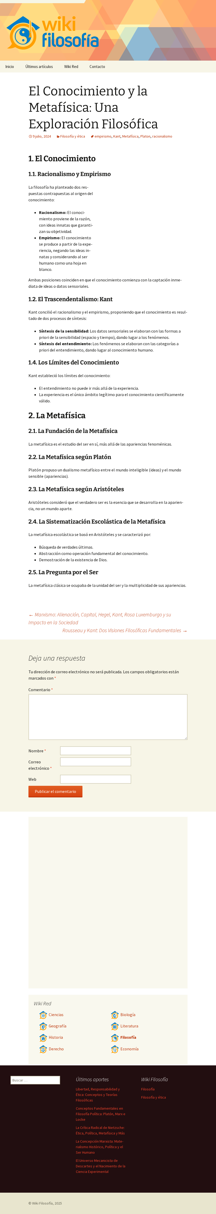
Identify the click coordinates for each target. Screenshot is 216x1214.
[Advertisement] (140, 223)
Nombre (37, 750)
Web (32, 779)
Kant (116, 136)
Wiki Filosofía (42, 1203)
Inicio (9, 66)
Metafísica (130, 136)
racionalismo (162, 136)
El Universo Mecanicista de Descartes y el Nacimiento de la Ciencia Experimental (100, 1166)
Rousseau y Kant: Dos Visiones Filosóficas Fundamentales (125, 630)
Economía (129, 1048)
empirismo (103, 136)
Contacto (97, 66)
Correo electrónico (40, 765)
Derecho (56, 1048)
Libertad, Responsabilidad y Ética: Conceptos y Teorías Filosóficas (98, 1095)
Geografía (57, 1025)
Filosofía (128, 1037)
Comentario (40, 689)
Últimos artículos (39, 66)
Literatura (129, 1025)
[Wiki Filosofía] (108, 30)
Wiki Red (71, 66)
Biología (127, 1014)
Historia (56, 1037)
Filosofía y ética (72, 136)
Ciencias (56, 1014)
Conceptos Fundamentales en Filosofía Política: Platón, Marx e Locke (100, 1114)
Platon (145, 136)
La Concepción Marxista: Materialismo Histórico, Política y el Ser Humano (99, 1147)
